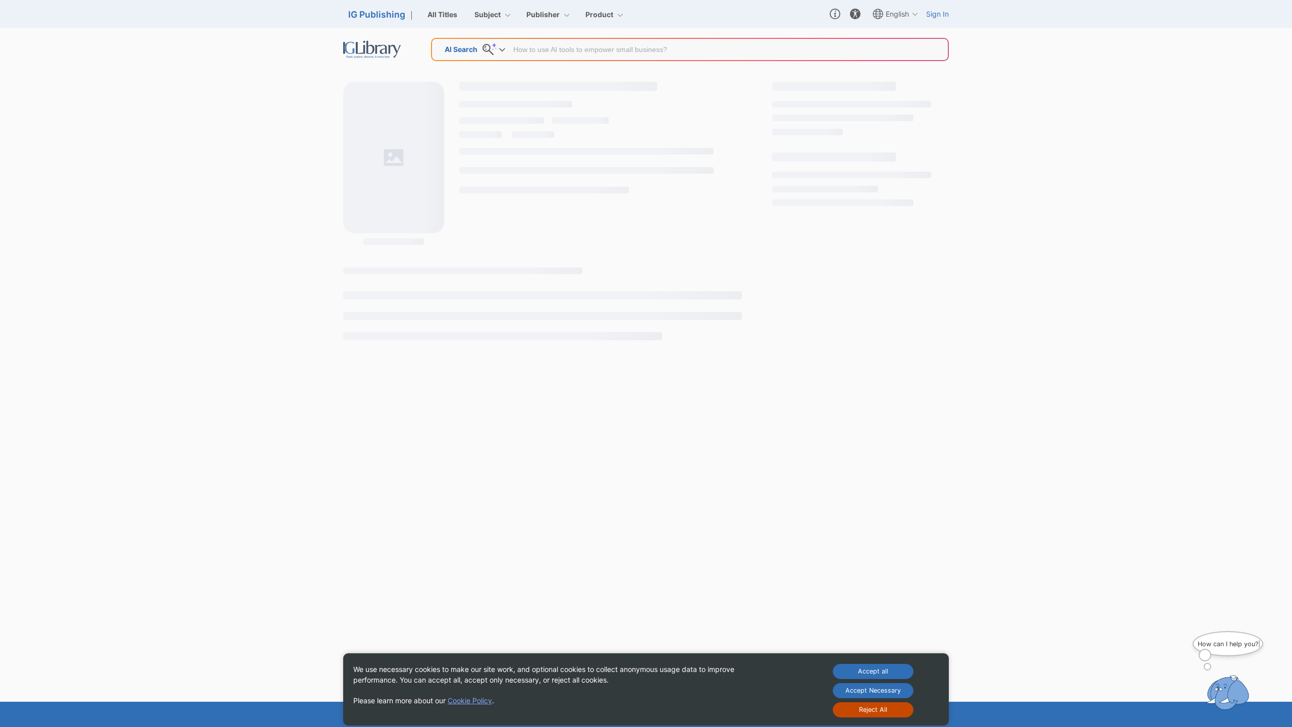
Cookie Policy (470, 700)
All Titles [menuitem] (442, 14)
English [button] (897, 14)
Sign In (937, 14)
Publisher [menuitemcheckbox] (543, 14)
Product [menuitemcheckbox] (600, 14)
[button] (835, 14)
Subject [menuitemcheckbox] (488, 14)
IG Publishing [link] (376, 14)
